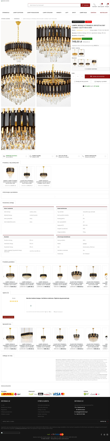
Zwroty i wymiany (42, 414)
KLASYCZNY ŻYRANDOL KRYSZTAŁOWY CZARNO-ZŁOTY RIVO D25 (27, 182)
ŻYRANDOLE (17, 18)
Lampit (85, 243)
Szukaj (86, 5)
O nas (2, 405)
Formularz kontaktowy (44, 405)
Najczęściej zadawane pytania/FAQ (83, 405)
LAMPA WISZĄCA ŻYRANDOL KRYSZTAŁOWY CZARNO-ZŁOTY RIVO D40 (43, 182)
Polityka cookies (5, 414)
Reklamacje (41, 416)
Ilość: (73, 73)
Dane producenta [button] (6, 386)
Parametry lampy (8, 203)
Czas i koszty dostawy (44, 412)
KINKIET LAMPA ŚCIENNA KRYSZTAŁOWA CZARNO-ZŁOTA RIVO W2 (10, 182)
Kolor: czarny (76, 48)
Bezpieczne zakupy (6, 407)
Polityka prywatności (6, 412)
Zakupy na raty (42, 409)
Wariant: (74, 58)
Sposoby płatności (43, 407)
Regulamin (4, 409)
